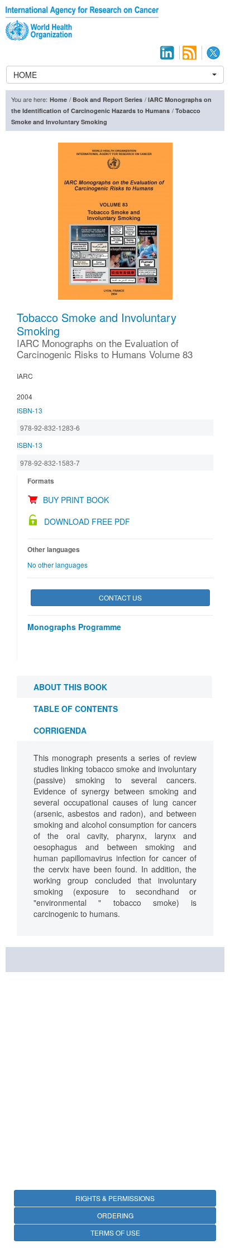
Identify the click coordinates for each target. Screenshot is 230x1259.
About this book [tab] (70, 686)
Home (58, 99)
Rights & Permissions (115, 1198)
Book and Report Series (107, 99)
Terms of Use (115, 1232)
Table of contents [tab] (75, 708)
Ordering (115, 1215)
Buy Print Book (76, 499)
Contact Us (120, 597)
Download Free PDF (87, 521)
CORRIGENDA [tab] (60, 730)
